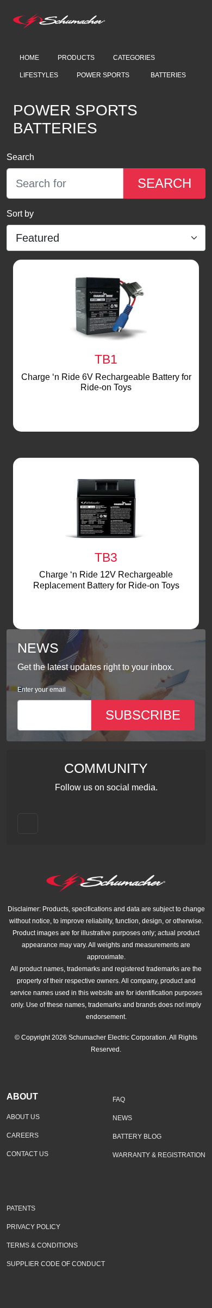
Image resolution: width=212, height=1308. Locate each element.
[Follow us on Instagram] (27, 823)
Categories (134, 58)
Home (29, 58)
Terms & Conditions (42, 1245)
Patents (21, 1208)
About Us (23, 1117)
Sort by (20, 213)
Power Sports (103, 75)
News (122, 1118)
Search (20, 157)
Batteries (168, 75)
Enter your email (41, 689)
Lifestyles (39, 75)
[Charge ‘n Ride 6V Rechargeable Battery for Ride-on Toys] (106, 306)
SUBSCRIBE (142, 715)
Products (76, 58)
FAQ (119, 1099)
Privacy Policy (33, 1227)
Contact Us (27, 1154)
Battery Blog (137, 1136)
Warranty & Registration (159, 1155)
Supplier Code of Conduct (56, 1264)
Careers (23, 1135)
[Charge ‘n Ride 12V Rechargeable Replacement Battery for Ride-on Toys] (106, 504)
